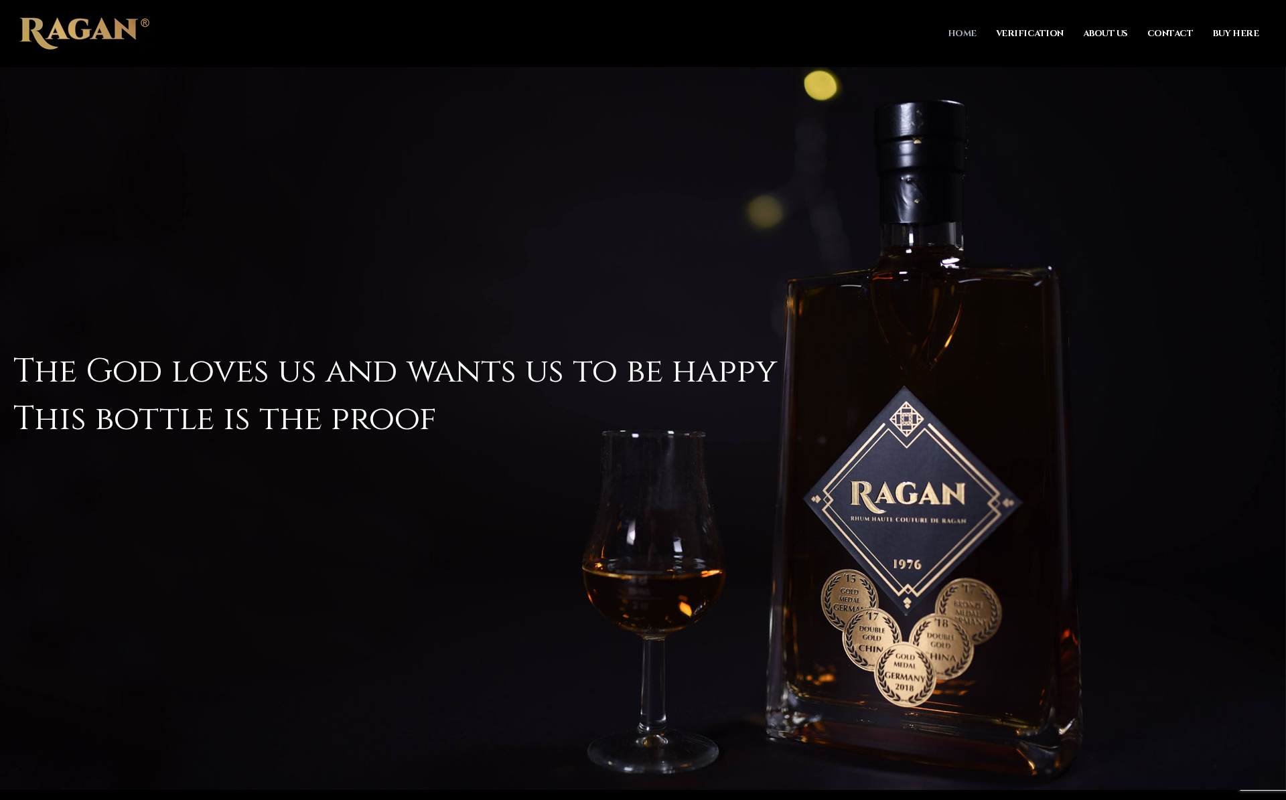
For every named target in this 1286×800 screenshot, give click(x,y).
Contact (1170, 33)
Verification (1030, 33)
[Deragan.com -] (85, 33)
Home (962, 33)
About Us (1105, 33)
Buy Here (1235, 33)
